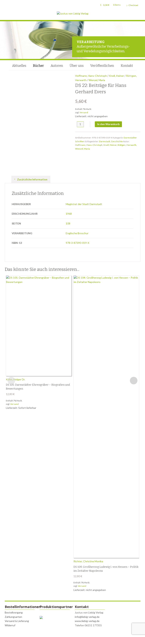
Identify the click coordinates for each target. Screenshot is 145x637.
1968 (69, 213)
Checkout (133, 5)
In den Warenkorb (108, 124)
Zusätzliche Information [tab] (32, 179)
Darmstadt (104, 141)
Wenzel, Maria (97, 80)
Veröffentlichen (102, 66)
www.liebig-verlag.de (87, 621)
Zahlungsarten (13, 616)
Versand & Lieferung (17, 621)
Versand (83, 112)
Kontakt (127, 66)
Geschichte (117, 141)
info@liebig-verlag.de (87, 616)
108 (68, 223)
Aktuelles (19, 66)
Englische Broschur (77, 233)
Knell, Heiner (116, 75)
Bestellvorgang (14, 612)
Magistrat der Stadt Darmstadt (84, 204)
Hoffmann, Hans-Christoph (91, 75)
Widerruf (10, 625)
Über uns (77, 66)
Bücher (38, 66)
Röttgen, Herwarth (127, 145)
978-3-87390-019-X (77, 242)
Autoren (57, 66)
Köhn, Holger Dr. (15, 379)
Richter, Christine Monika (88, 561)
